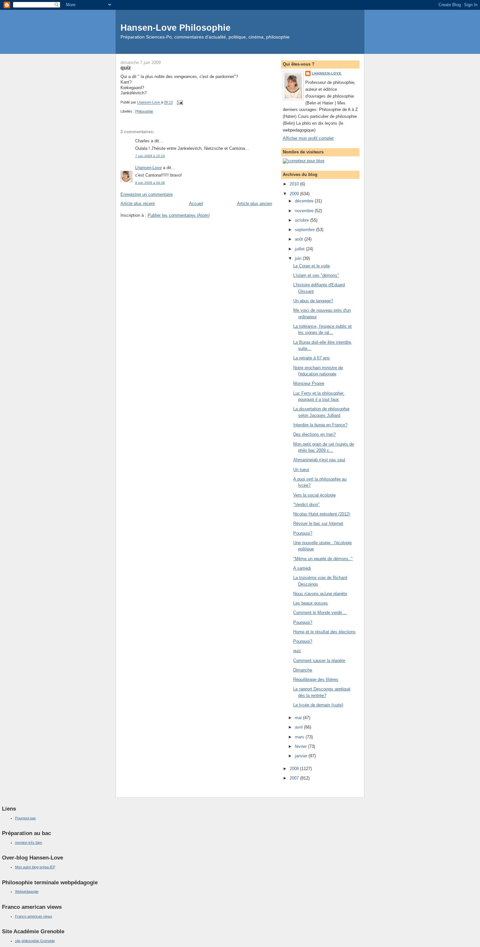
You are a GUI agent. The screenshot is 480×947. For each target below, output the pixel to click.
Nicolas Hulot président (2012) (321, 514)
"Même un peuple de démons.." (323, 558)
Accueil (196, 203)
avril (299, 727)
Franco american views (33, 916)
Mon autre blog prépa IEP (35, 867)
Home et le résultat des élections (324, 631)
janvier (302, 755)
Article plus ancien (254, 203)
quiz (297, 650)
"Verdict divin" (306, 504)
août (299, 239)
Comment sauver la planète (319, 660)
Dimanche (302, 670)
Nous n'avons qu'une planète (320, 593)
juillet (300, 248)
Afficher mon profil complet (308, 138)
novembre (305, 210)
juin (299, 258)
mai (299, 717)
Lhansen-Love (148, 167)
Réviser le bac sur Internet (318, 523)
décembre (305, 200)
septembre (305, 229)
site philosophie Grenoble (35, 941)
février (301, 746)
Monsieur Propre (308, 383)
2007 (295, 778)
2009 (295, 193)
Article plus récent (137, 203)
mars (300, 736)
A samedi (302, 568)
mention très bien (28, 842)
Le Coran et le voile (311, 265)
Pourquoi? (302, 533)
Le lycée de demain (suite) (318, 704)
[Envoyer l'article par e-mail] (179, 102)
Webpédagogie (27, 891)
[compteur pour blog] (303, 160)
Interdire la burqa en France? (320, 424)
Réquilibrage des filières (315, 679)
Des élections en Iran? (314, 434)
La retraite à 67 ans (311, 357)
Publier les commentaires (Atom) (179, 215)
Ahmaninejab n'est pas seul (319, 459)
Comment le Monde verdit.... (320, 612)
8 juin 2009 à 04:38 (150, 182)
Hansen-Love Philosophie (175, 28)
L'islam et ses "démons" (316, 275)
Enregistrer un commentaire (146, 194)
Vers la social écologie (314, 495)
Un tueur (301, 469)
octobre (302, 220)
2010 (295, 184)
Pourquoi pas (25, 818)
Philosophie (144, 111)
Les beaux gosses (310, 603)
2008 (295, 768)
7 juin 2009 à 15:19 (150, 156)
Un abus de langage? (313, 300)
